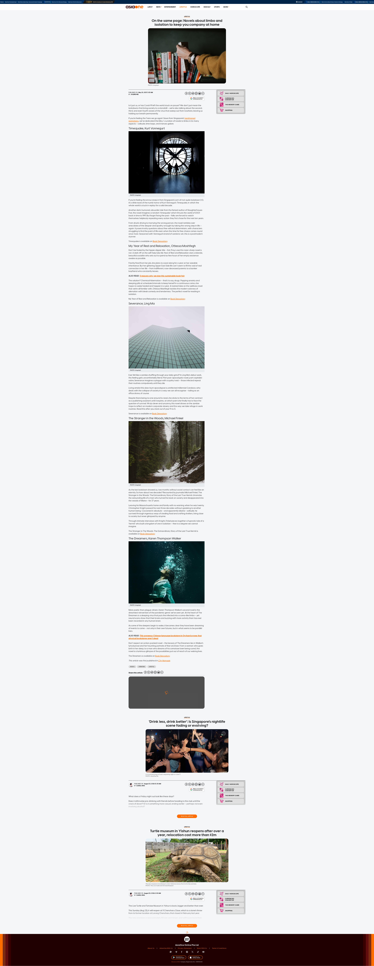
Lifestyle (183, 7)
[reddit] (199, 93)
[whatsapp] (196, 93)
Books (132, 666)
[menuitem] (150, 7)
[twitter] (189, 93)
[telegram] (193, 93)
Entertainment (170, 7)
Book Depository (160, 241)
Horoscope (195, 7)
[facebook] (186, 93)
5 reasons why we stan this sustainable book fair (162, 276)
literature (142, 666)
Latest (150, 7)
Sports (217, 7)
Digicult (207, 7)
